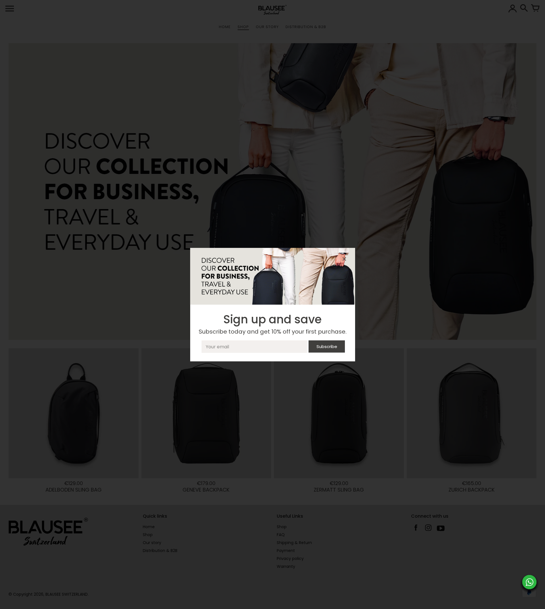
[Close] (344, 260)
